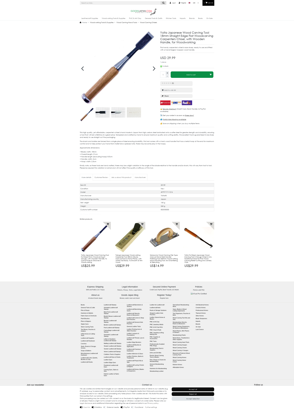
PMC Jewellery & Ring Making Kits (157, 333)
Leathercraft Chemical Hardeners (134, 350)
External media (113, 407)
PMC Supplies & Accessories (155, 337)
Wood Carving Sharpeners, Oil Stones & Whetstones (181, 327)
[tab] (86, 177)
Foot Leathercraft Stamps (111, 327)
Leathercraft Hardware (88, 341)
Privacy (125, 290)
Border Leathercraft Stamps (112, 325)
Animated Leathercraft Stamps (111, 308)
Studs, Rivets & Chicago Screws (88, 347)
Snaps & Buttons (86, 350)
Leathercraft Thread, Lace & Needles (135, 338)
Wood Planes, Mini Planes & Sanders (181, 331)
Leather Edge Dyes (110, 362)
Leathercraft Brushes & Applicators (134, 345)
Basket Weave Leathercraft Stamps (112, 317)
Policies (195, 290)
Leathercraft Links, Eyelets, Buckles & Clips (89, 358)
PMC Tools (153, 341)
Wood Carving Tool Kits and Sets (181, 318)
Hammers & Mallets (87, 313)
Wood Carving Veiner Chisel (179, 361)
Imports (182, 18)
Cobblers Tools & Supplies (112, 354)
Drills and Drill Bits (155, 353)
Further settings (151, 407)
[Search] (163, 3)
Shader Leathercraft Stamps (112, 346)
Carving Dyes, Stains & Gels (111, 370)
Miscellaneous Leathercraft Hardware (89, 354)
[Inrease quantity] (167, 73)
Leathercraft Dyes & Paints (112, 357)
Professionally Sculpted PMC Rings (157, 345)
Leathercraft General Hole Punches (135, 323)
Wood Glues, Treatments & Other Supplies (181, 338)
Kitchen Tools (171, 18)
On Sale (209, 18)
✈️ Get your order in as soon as (172, 115)
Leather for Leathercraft (157, 305)
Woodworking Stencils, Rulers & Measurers (180, 323)
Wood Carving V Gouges (180, 350)
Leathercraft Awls (155, 307)
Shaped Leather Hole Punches (156, 314)
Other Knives (200, 316)
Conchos (83, 343)
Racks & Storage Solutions (158, 310)
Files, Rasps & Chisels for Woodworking (158, 360)
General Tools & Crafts (153, 18)
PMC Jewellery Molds (156, 324)
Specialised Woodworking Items (181, 305)
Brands (192, 18)
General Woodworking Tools (157, 365)
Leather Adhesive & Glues (135, 353)
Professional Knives (202, 310)
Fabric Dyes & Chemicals (89, 316)
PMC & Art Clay (135, 18)
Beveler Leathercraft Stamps (110, 321)
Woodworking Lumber (157, 371)
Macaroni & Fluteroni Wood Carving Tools (181, 354)
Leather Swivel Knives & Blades (157, 318)
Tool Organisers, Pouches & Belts (181, 314)
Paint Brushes (85, 318)
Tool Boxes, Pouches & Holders (88, 330)
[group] (95, 237)
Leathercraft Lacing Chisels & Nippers (135, 366)
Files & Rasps (85, 310)
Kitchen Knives (177, 364)
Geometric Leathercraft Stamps (111, 335)
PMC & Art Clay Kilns (156, 327)
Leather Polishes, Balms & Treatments (135, 357)
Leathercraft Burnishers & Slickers (135, 305)
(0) (173, 83)
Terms (131, 290)
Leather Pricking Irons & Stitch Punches (134, 330)
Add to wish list (170, 90)
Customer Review (101, 177)
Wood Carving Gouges (180, 345)
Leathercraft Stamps (110, 305)
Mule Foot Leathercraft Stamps (111, 312)
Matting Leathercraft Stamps (112, 343)
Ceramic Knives (201, 307)
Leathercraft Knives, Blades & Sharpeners (135, 370)
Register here (164, 298)
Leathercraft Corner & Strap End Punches (135, 318)
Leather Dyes (108, 360)
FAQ (203, 290)
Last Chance (200, 329)
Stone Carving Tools (87, 327)
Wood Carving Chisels (148, 22)
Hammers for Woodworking (158, 368)
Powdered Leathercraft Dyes (111, 366)
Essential (86, 407)
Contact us (147, 385)
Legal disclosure (86, 403)
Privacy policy (152, 403)
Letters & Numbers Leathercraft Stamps (110, 339)
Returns (119, 290)
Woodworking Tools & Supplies (113, 18)
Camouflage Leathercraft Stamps (111, 331)
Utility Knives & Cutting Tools (88, 334)
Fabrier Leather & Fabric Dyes (111, 374)
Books (200, 18)
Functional (139, 407)
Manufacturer (140, 177)
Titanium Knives (201, 313)
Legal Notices (138, 290)
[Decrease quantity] (167, 76)
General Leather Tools (134, 326)
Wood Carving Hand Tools (126, 22)
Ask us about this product (121, 177)
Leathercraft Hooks (87, 362)
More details (86, 177)
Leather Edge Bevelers (134, 342)
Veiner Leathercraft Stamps (112, 351)
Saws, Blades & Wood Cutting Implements (180, 310)
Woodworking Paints (179, 335)
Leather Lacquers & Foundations (133, 334)
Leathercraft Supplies (89, 18)
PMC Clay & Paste (155, 330)
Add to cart (191, 75)
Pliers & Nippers (86, 321)
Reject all (193, 394)
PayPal (127, 407)
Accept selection (193, 399)
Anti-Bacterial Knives (202, 305)
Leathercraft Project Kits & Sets (135, 361)
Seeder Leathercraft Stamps (112, 349)
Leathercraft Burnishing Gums (134, 310)
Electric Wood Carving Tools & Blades (157, 356)
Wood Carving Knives (179, 357)
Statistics (98, 407)
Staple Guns (85, 324)
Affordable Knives (178, 367)
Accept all (193, 389)
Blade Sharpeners (201, 318)
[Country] (189, 3)
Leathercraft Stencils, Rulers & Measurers (133, 314)
